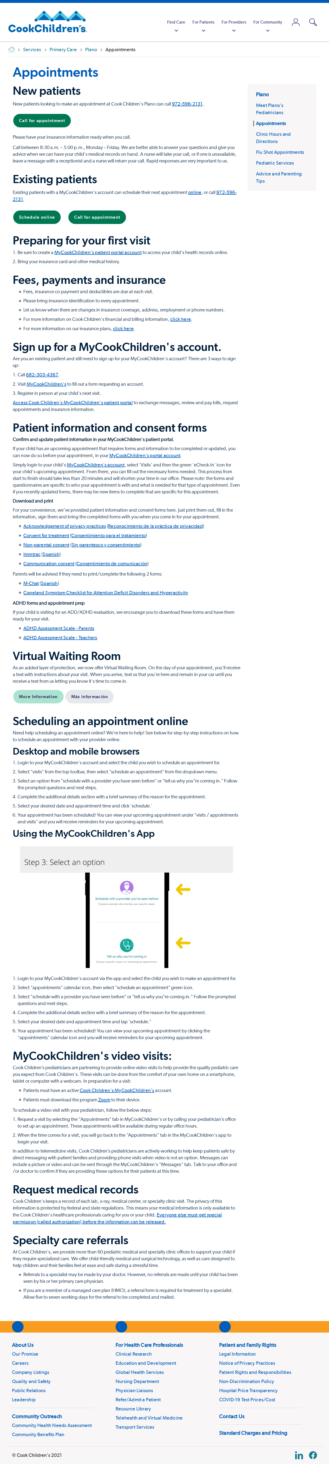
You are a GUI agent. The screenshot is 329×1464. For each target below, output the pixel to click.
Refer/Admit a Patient (138, 1399)
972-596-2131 (187, 104)
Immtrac (31, 554)
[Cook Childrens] (45, 22)
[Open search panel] (313, 22)
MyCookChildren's (46, 384)
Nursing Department (137, 1381)
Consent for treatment (46, 535)
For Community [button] (267, 22)
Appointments (55, 72)
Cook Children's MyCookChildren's (117, 1090)
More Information (38, 696)
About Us (22, 1345)
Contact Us (231, 1416)
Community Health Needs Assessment (52, 1425)
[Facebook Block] (313, 1455)
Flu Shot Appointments (280, 152)
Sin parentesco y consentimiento (106, 545)
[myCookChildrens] (295, 22)
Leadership (24, 1399)
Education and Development (146, 1363)
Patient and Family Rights (247, 1345)
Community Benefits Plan (38, 1434)
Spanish (51, 554)
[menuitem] (176, 22)
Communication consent (48, 563)
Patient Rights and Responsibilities (255, 1372)
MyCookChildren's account (96, 465)
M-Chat (31, 583)
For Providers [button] (234, 22)
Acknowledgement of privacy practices (64, 526)
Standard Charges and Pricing (253, 1433)
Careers (20, 1363)
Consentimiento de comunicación (112, 563)
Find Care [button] (176, 22)
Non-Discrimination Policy (246, 1381)
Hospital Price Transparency (248, 1390)
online (194, 192)
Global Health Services (140, 1372)
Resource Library (133, 1409)
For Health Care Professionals (149, 1345)
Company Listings (30, 1372)
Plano (262, 94)
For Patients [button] (203, 22)
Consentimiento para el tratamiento (108, 535)
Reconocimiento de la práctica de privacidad (155, 526)
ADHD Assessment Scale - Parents (58, 628)
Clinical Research (134, 1354)
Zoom (104, 1100)
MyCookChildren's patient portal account (98, 252)
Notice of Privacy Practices (247, 1363)
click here (180, 319)
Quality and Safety (31, 1381)
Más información (89, 696)
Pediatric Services (275, 163)
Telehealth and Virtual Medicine (149, 1418)
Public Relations (29, 1390)
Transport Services (135, 1427)
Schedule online (37, 217)
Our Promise (25, 1354)
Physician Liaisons (134, 1390)
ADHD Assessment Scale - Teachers (60, 637)
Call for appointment (42, 120)
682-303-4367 (42, 375)
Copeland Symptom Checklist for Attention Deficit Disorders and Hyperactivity (105, 593)
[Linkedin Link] (299, 1455)
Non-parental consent (46, 545)
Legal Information (237, 1354)
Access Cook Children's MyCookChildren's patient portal (73, 402)
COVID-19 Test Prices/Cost (247, 1399)
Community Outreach (37, 1416)
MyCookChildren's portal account (144, 455)
